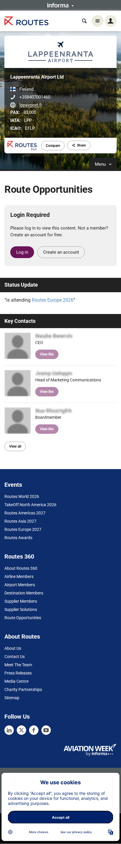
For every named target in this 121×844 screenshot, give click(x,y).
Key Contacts (20, 321)
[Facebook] (33, 730)
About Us (12, 648)
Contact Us (14, 656)
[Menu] (97, 21)
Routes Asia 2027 (20, 521)
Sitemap (11, 697)
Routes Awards (18, 537)
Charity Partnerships (23, 689)
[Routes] (26, 21)
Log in (22, 252)
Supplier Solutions (20, 609)
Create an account (61, 252)
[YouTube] (46, 730)
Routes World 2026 (21, 496)
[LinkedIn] (9, 730)
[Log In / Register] (111, 21)
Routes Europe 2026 (52, 300)
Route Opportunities (22, 617)
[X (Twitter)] (21, 730)
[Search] (84, 21)
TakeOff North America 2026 (30, 504)
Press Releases (18, 673)
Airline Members (18, 576)
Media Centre (16, 681)
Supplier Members (20, 601)
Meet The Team (18, 664)
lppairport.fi (30, 105)
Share (81, 145)
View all (15, 446)
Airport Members (19, 584)
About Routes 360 (20, 568)
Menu (101, 164)
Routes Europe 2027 (22, 529)
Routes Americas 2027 (25, 513)
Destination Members (23, 593)
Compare (53, 146)
